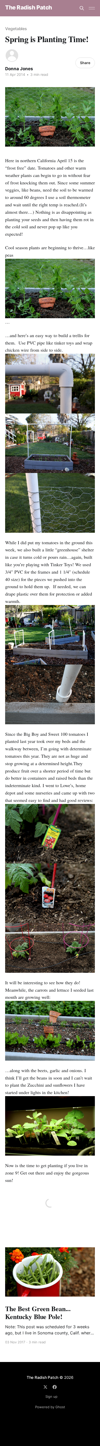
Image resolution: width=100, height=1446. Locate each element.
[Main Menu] (92, 8)
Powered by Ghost (50, 1407)
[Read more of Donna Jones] (12, 55)
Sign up (51, 1396)
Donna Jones (19, 68)
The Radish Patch (28, 7)
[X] (45, 1387)
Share (85, 63)
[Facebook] (55, 1387)
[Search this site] (82, 8)
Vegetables (16, 28)
